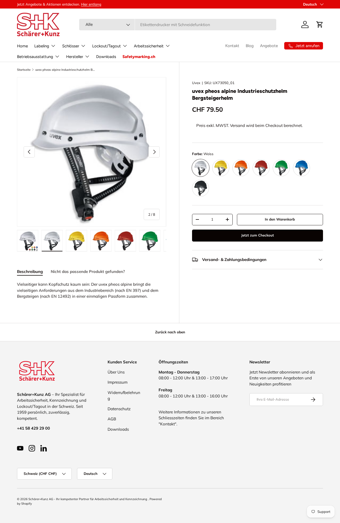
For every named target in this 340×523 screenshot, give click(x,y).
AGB (112, 418)
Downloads (106, 56)
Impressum (118, 382)
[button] (320, 24)
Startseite (24, 70)
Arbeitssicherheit (149, 46)
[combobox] (177, 24)
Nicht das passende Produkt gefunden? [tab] (88, 271)
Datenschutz (119, 408)
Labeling (41, 46)
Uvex (196, 83)
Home (22, 46)
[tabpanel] (91, 290)
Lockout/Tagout (106, 46)
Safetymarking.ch (138, 56)
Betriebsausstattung (35, 56)
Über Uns (116, 372)
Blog (250, 45)
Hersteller (74, 56)
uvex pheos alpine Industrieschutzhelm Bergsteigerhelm (65, 70)
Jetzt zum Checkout (257, 235)
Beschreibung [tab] (30, 271)
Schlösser (70, 46)
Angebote (269, 45)
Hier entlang (91, 4)
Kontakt (232, 45)
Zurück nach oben (170, 332)
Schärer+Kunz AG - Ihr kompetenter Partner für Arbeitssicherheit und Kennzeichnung (88, 499)
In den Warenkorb (280, 219)
